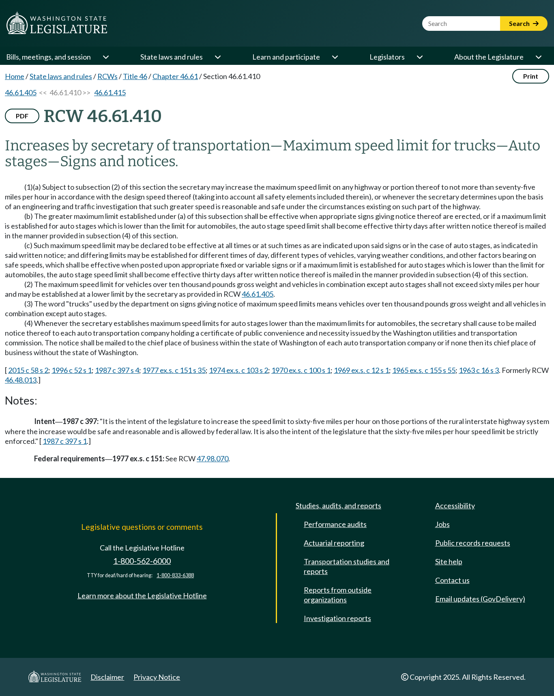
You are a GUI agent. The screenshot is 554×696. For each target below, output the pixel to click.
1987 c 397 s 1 (65, 441)
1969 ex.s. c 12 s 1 (361, 370)
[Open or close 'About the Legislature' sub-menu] (538, 57)
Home (14, 76)
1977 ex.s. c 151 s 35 (174, 370)
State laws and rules (171, 56)
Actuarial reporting (334, 542)
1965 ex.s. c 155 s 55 (423, 370)
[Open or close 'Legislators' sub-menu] (419, 57)
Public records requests (472, 542)
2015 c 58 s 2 (28, 370)
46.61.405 (21, 92)
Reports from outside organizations (337, 594)
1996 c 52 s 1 (72, 370)
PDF (22, 116)
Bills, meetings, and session (48, 56)
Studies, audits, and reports (338, 505)
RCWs (107, 76)
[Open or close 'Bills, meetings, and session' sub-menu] (105, 57)
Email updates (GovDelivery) (480, 598)
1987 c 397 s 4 (117, 370)
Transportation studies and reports (346, 566)
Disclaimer (107, 676)
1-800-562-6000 (142, 560)
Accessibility (455, 505)
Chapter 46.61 (175, 76)
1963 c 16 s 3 (479, 370)
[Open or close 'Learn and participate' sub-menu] (334, 57)
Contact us (452, 580)
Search (520, 23)
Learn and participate (286, 56)
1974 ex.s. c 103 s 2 (238, 370)
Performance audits (335, 524)
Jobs (442, 524)
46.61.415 (110, 92)
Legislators (387, 56)
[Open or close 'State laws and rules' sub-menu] (217, 57)
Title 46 (135, 76)
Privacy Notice (156, 676)
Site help (448, 561)
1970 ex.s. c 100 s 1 (301, 370)
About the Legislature (489, 56)
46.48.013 (21, 379)
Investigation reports (337, 618)
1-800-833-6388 (175, 575)
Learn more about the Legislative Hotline (142, 595)
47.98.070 (212, 458)
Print (530, 76)
